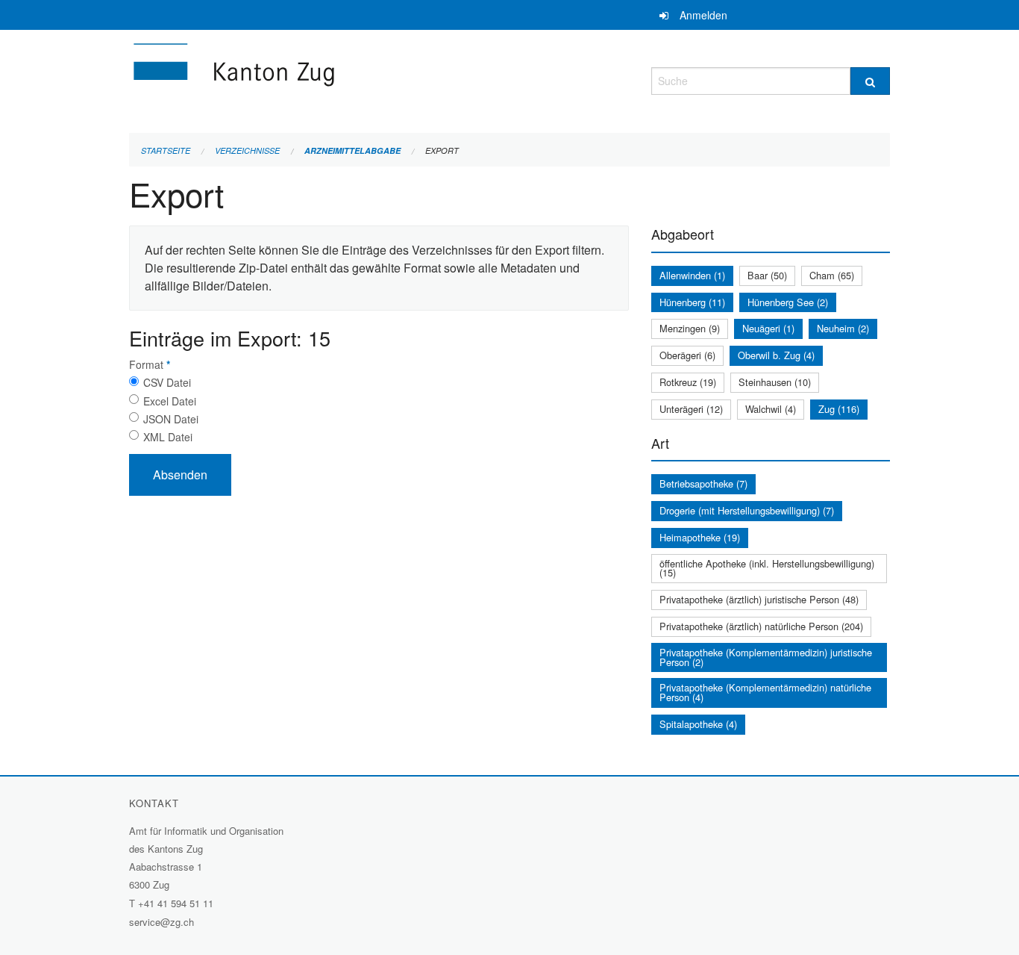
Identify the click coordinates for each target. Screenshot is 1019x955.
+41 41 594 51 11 (175, 903)
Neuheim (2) (843, 328)
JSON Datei (170, 418)
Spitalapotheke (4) (698, 724)
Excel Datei (169, 400)
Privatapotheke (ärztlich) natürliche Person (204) (761, 626)
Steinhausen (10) (775, 382)
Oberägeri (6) (687, 355)
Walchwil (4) (770, 409)
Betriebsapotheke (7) (703, 483)
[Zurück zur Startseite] (323, 78)
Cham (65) (831, 275)
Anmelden (703, 14)
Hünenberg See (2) (787, 302)
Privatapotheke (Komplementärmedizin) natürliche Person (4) (765, 692)
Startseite (165, 150)
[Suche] (870, 81)
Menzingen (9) (689, 328)
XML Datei (167, 436)
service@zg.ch (161, 922)
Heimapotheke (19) (699, 537)
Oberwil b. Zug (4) (776, 355)
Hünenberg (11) (692, 302)
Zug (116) (838, 409)
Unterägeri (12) (691, 409)
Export (442, 150)
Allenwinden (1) (692, 275)
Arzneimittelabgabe (352, 150)
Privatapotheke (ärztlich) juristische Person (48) (759, 599)
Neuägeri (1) (768, 328)
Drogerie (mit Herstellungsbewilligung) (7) (746, 510)
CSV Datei (167, 382)
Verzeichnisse (247, 150)
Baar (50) (767, 275)
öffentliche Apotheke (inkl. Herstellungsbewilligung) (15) (766, 568)
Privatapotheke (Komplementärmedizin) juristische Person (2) (765, 657)
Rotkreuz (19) (687, 382)
